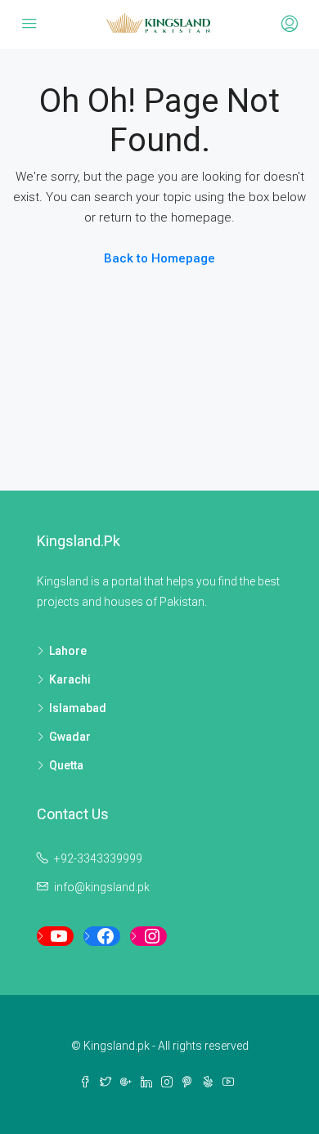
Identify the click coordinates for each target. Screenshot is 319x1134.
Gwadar (70, 736)
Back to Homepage (159, 258)
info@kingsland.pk (102, 887)
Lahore (68, 650)
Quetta (66, 765)
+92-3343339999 (98, 858)
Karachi (70, 679)
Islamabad (77, 708)
